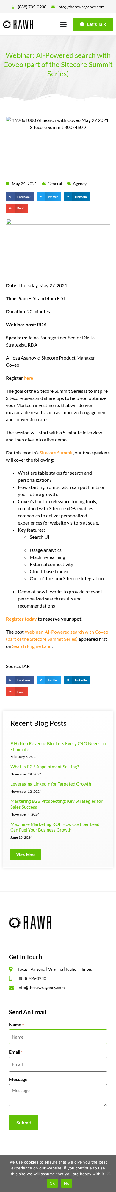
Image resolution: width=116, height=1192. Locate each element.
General (55, 183)
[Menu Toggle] (63, 24)
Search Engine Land (32, 646)
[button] (20, 196)
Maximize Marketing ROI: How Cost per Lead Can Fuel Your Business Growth (54, 827)
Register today (21, 619)
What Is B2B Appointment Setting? (44, 766)
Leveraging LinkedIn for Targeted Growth (50, 783)
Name (16, 1024)
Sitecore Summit (56, 452)
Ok (52, 1183)
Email (16, 1052)
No (67, 1183)
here (28, 378)
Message (18, 1079)
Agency (80, 183)
